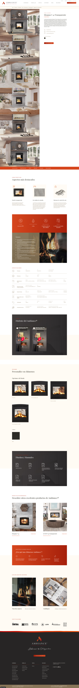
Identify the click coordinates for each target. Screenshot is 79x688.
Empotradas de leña (15, 670)
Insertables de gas (14, 667)
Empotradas (26, 7)
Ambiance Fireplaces (20, 685)
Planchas (23, 670)
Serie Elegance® (30, 7)
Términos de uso (21, 686)
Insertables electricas (15, 679)
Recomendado (48, 168)
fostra (55, 685)
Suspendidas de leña (15, 676)
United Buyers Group (63, 685)
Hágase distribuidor (45, 676)
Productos (15, 7)
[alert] (3, 687)
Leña (22, 7)
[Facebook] (53, 666)
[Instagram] (54, 666)
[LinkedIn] (60, 666)
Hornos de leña (14, 673)
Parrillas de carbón (24, 667)
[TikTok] (57, 666)
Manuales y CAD (44, 667)
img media (60, 686)
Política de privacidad (15, 686)
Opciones (35, 168)
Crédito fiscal (44, 673)
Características (14, 168)
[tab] (14, 168)
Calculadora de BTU (45, 670)
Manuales (41, 168)
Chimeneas (19, 7)
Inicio (12, 7)
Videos (30, 168)
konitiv (58, 685)
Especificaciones (23, 168)
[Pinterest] (56, 666)
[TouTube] (58, 666)
